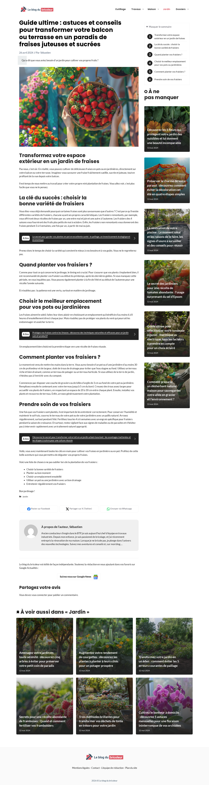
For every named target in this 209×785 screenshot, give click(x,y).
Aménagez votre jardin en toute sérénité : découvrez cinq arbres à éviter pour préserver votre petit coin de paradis (39, 659)
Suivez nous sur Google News (76, 576)
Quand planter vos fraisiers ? (168, 54)
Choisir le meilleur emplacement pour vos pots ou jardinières (170, 63)
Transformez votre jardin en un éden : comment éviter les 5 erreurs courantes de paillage (159, 661)
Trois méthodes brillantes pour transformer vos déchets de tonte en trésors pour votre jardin (101, 721)
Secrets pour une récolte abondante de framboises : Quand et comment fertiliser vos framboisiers (43, 721)
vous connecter (39, 594)
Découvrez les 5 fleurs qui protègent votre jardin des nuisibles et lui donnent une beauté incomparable (164, 136)
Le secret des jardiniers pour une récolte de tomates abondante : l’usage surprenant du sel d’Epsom (165, 290)
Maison (152, 9)
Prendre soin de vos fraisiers (168, 79)
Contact (95, 767)
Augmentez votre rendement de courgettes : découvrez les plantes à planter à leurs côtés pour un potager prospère (98, 659)
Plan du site (131, 767)
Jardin (166, 9)
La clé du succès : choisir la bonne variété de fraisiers (167, 46)
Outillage (120, 9)
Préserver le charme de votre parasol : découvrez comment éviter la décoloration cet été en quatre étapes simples (166, 187)
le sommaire (160, 26)
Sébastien (45, 52)
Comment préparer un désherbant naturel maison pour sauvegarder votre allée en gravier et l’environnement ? (164, 390)
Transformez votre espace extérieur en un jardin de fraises (169, 36)
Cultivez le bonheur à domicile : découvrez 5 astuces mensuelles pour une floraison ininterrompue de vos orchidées (160, 719)
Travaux (136, 9)
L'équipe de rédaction (112, 767)
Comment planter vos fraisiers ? (169, 71)
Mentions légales (81, 767)
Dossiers (181, 9)
